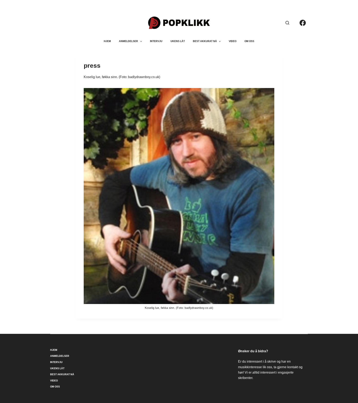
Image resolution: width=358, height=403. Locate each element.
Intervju (156, 41)
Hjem (107, 41)
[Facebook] (303, 23)
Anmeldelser (128, 41)
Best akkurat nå (205, 41)
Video (232, 41)
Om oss (249, 41)
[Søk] (287, 23)
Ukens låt (178, 41)
